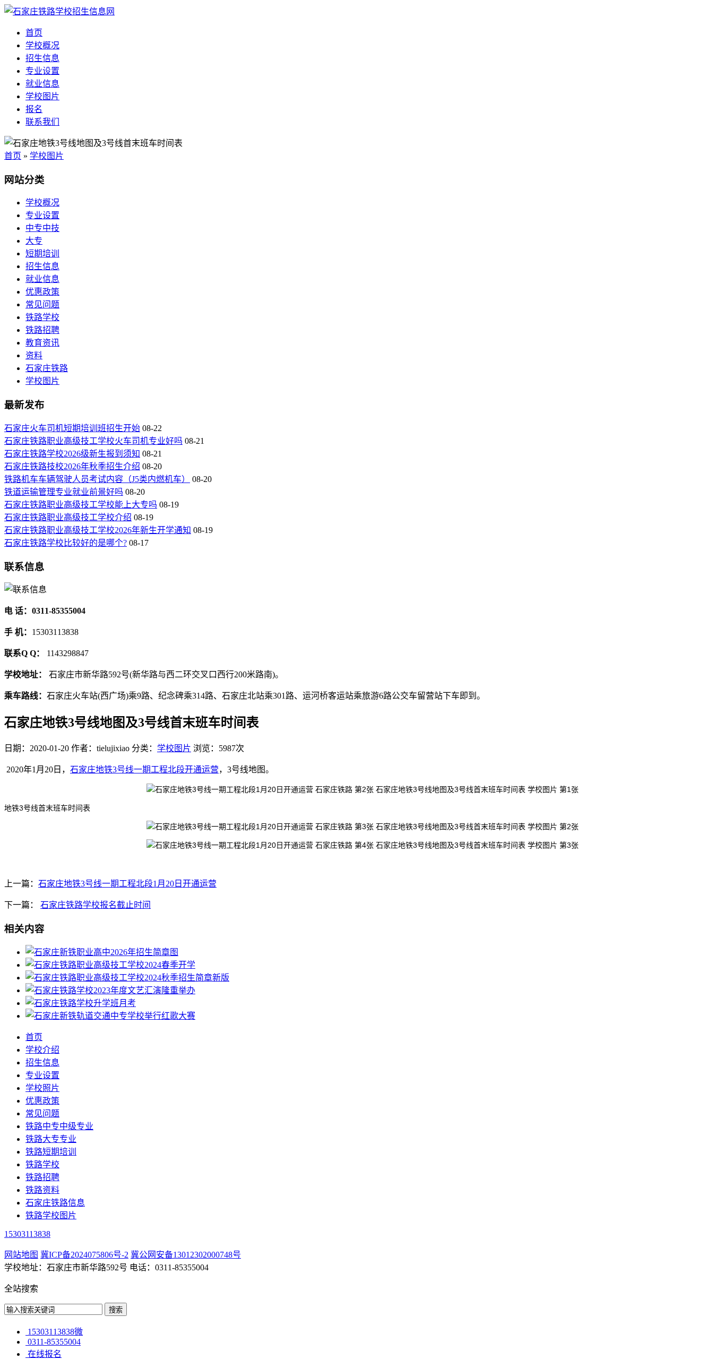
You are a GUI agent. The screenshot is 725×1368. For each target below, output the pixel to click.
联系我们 (42, 121)
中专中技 (42, 228)
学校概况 (42, 45)
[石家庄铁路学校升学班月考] (80, 1003)
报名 (33, 109)
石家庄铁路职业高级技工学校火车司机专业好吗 (93, 440)
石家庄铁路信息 (55, 1202)
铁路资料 (42, 1189)
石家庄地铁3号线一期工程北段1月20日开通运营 (127, 883)
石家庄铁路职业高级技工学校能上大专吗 (80, 504)
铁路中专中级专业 (59, 1126)
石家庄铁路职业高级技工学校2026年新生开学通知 (97, 530)
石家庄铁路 (46, 368)
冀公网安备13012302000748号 (186, 1254)
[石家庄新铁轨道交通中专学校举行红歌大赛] (110, 1015)
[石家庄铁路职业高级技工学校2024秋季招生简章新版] (127, 977)
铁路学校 (42, 317)
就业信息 (42, 83)
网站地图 (21, 1254)
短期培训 (42, 253)
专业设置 (42, 70)
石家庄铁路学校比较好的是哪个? (65, 542)
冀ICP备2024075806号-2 (84, 1254)
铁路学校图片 (50, 1215)
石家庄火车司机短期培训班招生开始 (72, 428)
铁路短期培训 (50, 1151)
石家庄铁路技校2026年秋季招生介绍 (72, 466)
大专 (33, 240)
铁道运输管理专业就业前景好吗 (63, 491)
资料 (33, 355)
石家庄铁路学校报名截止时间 (95, 904)
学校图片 (42, 96)
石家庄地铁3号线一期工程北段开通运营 (144, 769)
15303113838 (27, 1233)
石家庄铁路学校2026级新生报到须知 (72, 453)
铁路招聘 (42, 329)
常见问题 (42, 304)
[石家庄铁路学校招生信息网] (59, 11)
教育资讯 (42, 342)
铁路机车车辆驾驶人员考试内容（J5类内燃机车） (97, 479)
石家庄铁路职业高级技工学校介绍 (68, 517)
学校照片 (42, 1087)
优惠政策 (42, 291)
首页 (33, 32)
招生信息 (42, 58)
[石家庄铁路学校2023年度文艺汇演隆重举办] (110, 990)
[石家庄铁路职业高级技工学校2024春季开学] (110, 964)
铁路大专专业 (50, 1138)
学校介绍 (42, 1049)
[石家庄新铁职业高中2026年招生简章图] (101, 952)
